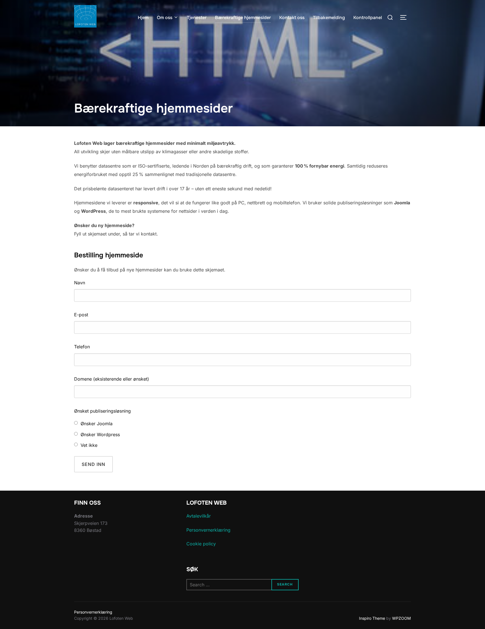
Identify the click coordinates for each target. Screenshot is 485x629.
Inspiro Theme (372, 618)
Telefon (82, 346)
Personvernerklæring (208, 530)
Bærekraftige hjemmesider (243, 17)
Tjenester (197, 17)
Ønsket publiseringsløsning (102, 411)
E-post (81, 314)
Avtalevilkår (198, 516)
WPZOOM (401, 618)
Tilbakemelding (329, 17)
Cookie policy (201, 543)
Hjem (143, 17)
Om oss (164, 17)
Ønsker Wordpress (100, 434)
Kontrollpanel (367, 17)
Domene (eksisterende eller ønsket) (111, 379)
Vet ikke (89, 445)
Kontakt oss (292, 17)
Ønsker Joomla (97, 423)
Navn (79, 282)
